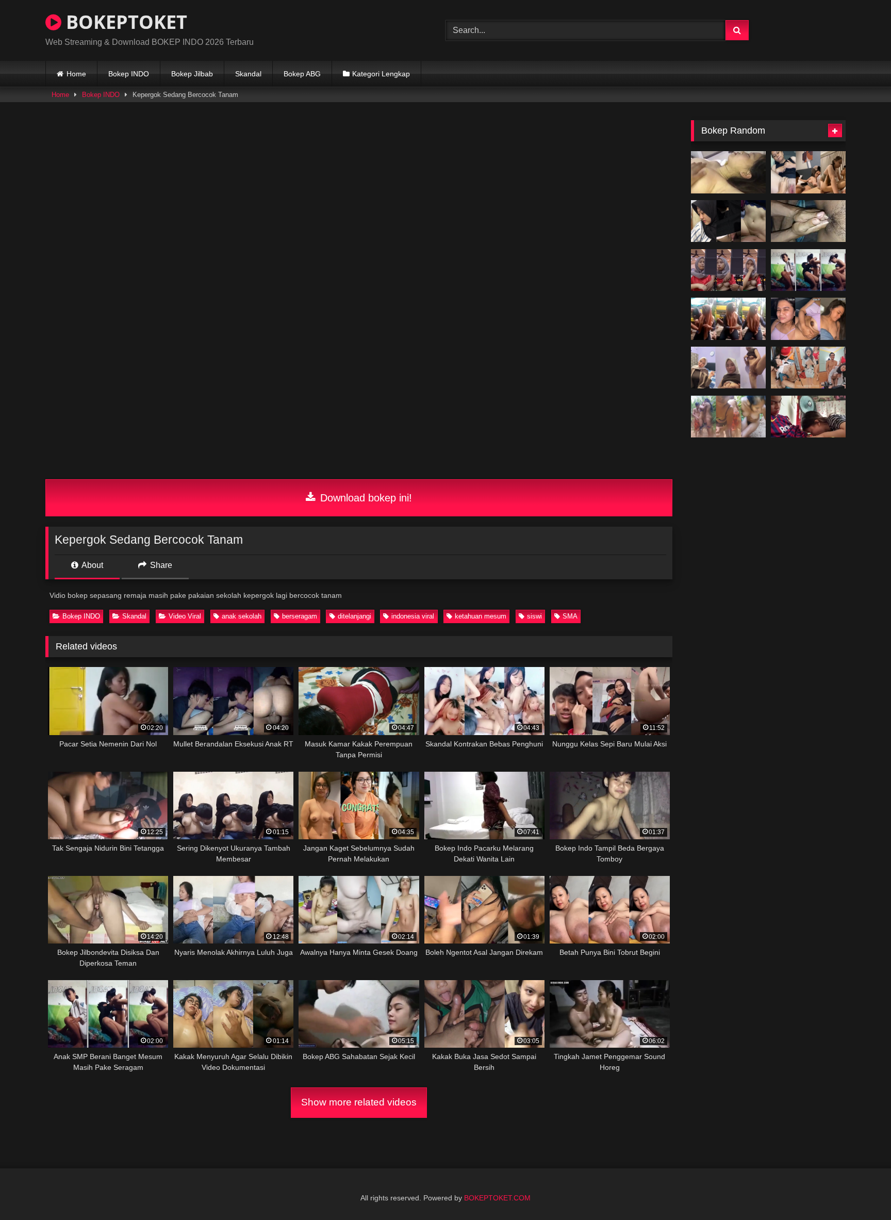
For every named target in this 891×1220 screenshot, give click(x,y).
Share (160, 565)
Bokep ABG (302, 74)
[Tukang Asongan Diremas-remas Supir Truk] (728, 319)
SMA (570, 616)
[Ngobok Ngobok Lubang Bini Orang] (808, 221)
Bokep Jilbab (192, 74)
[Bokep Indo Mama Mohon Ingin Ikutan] (808, 368)
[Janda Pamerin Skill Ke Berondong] (808, 319)
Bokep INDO (128, 74)
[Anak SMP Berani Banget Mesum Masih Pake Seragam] (808, 270)
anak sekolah (241, 616)
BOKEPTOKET (124, 22)
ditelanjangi (354, 616)
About (91, 565)
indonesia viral (412, 616)
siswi (534, 616)
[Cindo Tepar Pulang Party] (728, 172)
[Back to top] (859, 1189)
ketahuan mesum (480, 616)
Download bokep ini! (364, 497)
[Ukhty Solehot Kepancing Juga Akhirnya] (728, 221)
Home (76, 74)
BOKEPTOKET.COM (497, 1198)
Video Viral (185, 616)
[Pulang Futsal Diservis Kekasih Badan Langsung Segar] (808, 417)
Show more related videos (359, 1102)
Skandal (248, 74)
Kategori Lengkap (381, 74)
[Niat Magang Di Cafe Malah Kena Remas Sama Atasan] (728, 270)
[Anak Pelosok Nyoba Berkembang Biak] (728, 417)
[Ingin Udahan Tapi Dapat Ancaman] (808, 172)
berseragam (299, 616)
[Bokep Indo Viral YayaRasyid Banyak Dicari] (728, 368)
